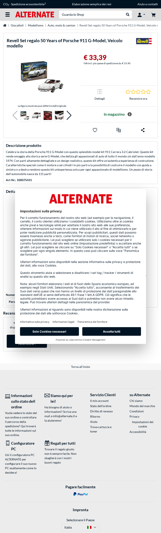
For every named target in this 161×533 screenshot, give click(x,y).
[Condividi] (143, 130)
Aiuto (141, 4)
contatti (153, 4)
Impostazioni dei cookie (142, 424)
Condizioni (137, 411)
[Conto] (141, 14)
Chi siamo (136, 400)
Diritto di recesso (101, 411)
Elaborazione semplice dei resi (91, 4)
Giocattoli (17, 25)
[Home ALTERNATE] (34, 14)
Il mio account (99, 400)
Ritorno (95, 416)
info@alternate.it (64, 416)
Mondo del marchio (142, 406)
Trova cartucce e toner (101, 429)
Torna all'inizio (80, 366)
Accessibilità (138, 432)
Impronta (80, 509)
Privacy (134, 416)
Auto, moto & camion (61, 25)
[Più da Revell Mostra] (143, 44)
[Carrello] (153, 14)
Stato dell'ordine (100, 406)
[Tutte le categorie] (7, 14)
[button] (15, 115)
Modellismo (35, 25)
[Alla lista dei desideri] (95, 130)
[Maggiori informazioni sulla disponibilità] (129, 114)
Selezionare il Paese (80, 520)
